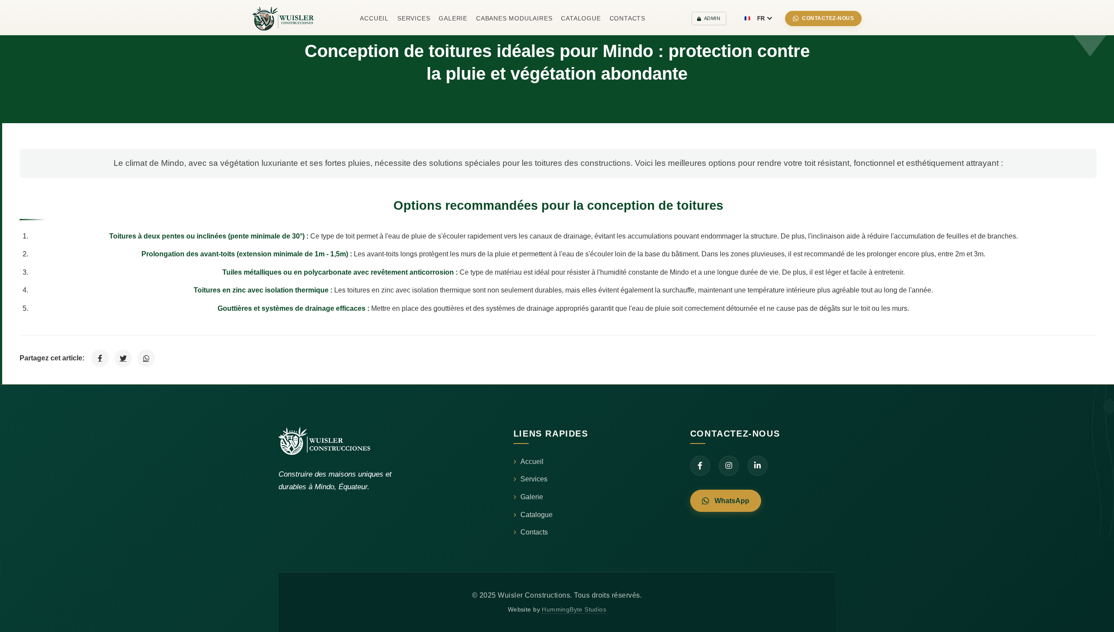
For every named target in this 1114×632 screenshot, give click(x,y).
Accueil (374, 18)
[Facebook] (700, 466)
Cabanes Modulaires (514, 18)
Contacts (627, 18)
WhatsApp (732, 500)
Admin (712, 18)
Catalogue (581, 18)
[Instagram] (729, 466)
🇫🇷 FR (755, 18)
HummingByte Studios (574, 609)
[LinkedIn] (758, 466)
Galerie (453, 18)
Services (413, 18)
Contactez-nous (828, 18)
